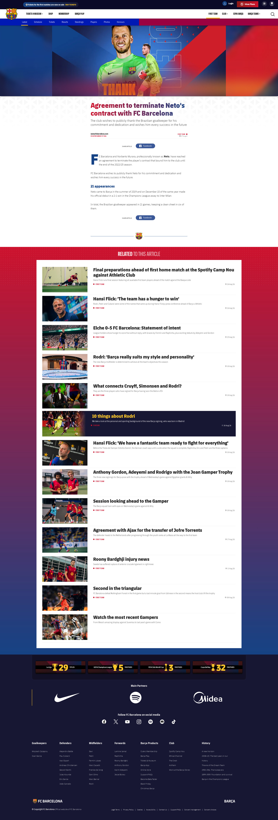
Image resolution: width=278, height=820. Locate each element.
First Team (213, 14)
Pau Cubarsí (65, 756)
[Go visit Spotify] (135, 697)
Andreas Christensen (68, 765)
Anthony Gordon (122, 765)
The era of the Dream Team (213, 765)
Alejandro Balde (66, 751)
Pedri (91, 756)
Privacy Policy (128, 810)
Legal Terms (115, 810)
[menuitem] (272, 3)
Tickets (52, 22)
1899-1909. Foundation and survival (217, 774)
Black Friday (146, 784)
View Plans (250, 4)
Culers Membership (149, 751)
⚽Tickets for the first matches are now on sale (50, 4)
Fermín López (95, 760)
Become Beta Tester (149, 779)
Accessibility (151, 810)
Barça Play (79, 14)
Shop (51, 14)
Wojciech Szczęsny (40, 751)
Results (65, 22)
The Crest (173, 760)
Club (224, 14)
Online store (146, 770)
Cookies (140, 810)
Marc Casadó (94, 765)
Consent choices (210, 810)
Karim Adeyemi (121, 770)
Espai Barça (238, 14)
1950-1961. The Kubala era (213, 770)
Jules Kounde (65, 774)
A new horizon (208, 751)
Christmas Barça (147, 788)
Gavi (91, 751)
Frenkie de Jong (96, 770)
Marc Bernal (94, 779)
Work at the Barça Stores (179, 770)
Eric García (64, 779)
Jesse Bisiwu (120, 774)
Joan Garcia (37, 756)
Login (229, 4)
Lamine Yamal (120, 751)
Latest (24, 22)
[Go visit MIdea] (208, 697)
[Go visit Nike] (67, 697)
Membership (64, 14)
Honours (120, 22)
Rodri (91, 784)
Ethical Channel (175, 756)
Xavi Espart (64, 760)
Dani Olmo (93, 774)
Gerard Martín (65, 770)
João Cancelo (65, 784)
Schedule (38, 22)
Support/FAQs (147, 774)
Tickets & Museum (33, 14)
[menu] (272, 3)
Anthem (172, 765)
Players (93, 22)
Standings (79, 22)
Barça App (145, 765)
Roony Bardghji (121, 760)
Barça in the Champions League (215, 779)
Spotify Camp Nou (177, 751)
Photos (107, 22)
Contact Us (163, 810)
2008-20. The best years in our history (215, 758)
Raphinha (119, 756)
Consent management (192, 810)
